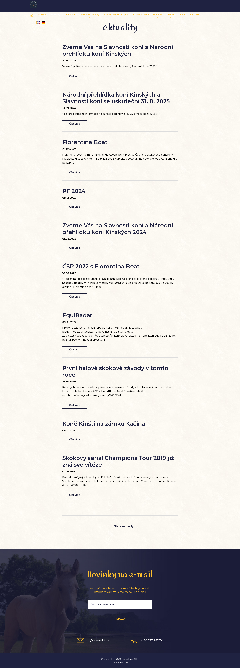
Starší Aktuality (122, 526)
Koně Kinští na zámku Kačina (103, 423)
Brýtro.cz (125, 662)
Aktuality (55, 14)
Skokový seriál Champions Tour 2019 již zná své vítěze (118, 461)
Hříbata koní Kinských (116, 14)
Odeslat (120, 619)
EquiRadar (77, 315)
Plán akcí (70, 14)
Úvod (33, 14)
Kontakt (194, 14)
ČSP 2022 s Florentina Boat (101, 266)
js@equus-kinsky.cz (101, 640)
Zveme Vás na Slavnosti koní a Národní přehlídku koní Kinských (117, 50)
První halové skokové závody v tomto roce (115, 371)
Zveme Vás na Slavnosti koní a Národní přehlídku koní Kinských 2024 (117, 228)
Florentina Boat (84, 142)
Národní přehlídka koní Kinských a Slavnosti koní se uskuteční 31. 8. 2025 (116, 98)
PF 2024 (73, 191)
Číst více (74, 76)
